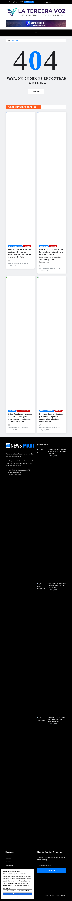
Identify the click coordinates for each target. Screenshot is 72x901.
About (52, 895)
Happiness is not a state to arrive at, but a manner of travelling (57, 451)
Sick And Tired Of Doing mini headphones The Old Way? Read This (56, 719)
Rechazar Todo (24, 891)
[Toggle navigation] (36, 33)
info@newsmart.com (14, 472)
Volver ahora (36, 91)
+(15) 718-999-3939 (14, 475)
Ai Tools (8, 862)
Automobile (9, 866)
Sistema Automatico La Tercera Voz (18, 263)
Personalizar (10, 891)
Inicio (8, 40)
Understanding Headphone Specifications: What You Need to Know (57, 585)
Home (46, 895)
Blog (57, 895)
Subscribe (51, 870)
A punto (8, 858)
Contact (63, 895)
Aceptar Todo (17, 894)
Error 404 (15, 40)
